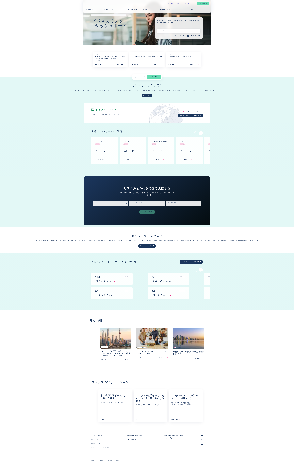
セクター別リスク (155, 77)
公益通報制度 (109, 460)
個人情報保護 (100, 460)
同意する (117, 460)
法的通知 (92, 460)
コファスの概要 (131, 440)
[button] (89, 9)
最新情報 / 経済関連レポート (135, 435)
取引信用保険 (94, 439)
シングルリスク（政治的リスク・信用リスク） (102, 447)
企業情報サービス (95, 443)
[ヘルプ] (97, 202)
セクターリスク (195, 35)
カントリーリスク (180, 35)
